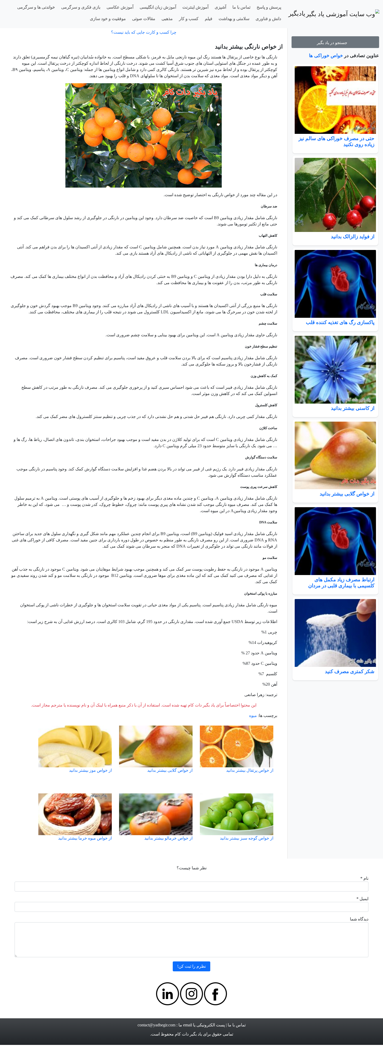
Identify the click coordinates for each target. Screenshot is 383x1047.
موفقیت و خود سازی (108, 18)
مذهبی (167, 18)
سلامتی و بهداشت (234, 18)
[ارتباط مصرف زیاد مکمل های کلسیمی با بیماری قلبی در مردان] (335, 541)
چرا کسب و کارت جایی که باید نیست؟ (143, 32)
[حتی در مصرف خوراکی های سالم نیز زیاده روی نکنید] (335, 100)
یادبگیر (299, 13)
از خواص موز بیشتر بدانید (90, 770)
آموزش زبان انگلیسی (158, 7)
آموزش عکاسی (120, 7)
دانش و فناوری (268, 18)
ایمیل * (362, 898)
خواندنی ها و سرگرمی (36, 7)
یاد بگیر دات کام (188, 1034)
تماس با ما (241, 7)
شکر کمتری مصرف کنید (349, 671)
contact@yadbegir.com (156, 1025)
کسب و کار (189, 18)
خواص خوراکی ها (326, 55)
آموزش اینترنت (195, 7)
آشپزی (220, 7)
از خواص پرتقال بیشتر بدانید (249, 770)
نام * (364, 878)
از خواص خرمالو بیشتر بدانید (168, 838)
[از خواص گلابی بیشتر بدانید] (335, 455)
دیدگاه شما (359, 919)
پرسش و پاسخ (269, 7)
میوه (253, 715)
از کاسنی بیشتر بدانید (352, 408)
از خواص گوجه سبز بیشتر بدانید (246, 838)
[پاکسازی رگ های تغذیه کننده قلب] (335, 284)
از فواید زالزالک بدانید (352, 236)
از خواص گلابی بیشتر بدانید (347, 493)
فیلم (208, 18)
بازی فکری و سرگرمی (80, 7)
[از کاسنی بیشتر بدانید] (335, 370)
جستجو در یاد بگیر (333, 42)
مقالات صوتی (143, 18)
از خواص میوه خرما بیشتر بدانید (85, 838)
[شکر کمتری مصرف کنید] (335, 633)
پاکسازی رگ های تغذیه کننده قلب (340, 322)
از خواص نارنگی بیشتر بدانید (249, 46)
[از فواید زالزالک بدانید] (335, 195)
